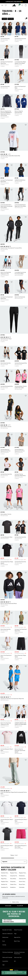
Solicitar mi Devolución (7, 933)
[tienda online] (14, 6)
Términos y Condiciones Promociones (19, 953)
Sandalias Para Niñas (5, 887)
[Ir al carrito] (25, 5)
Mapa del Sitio (17, 937)
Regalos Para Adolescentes (22, 873)
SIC (15, 961)
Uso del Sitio (5, 961)
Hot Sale (4, 944)
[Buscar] (22, 5)
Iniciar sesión (8, 905)
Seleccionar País (17, 957)
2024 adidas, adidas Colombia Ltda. (14, 974)
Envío (3, 941)
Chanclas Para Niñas (22, 879)
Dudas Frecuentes (18, 929)
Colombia (16, 970)
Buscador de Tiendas (7, 929)
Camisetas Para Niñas (22, 887)
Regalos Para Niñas (4, 881)
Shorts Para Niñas (22, 881)
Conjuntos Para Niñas (14, 876)
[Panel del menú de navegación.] (2, 5)
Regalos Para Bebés (13, 873)
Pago (15, 933)
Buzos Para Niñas (22, 884)
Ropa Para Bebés (3, 879)
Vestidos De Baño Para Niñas (4, 884)
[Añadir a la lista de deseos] (11, 24)
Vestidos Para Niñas (4, 873)
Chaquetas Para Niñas (13, 881)
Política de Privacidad (7, 957)
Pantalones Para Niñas (22, 876)
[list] (11, 19)
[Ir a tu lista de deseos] (5, 5)
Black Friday (17, 941)
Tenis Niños (13, 878)
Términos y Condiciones (7, 952)
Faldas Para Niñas (13, 884)
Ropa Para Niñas (3, 876)
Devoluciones (5, 937)
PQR (3, 965)
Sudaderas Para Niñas (13, 887)
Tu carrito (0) (20, 905)
